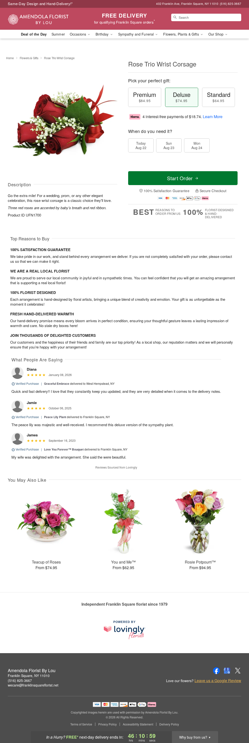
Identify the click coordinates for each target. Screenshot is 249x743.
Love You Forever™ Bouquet (64, 449)
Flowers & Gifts (29, 58)
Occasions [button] (78, 34)
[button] (236, 722)
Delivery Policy (169, 724)
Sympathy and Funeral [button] (136, 34)
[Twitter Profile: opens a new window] (237, 670)
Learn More (212, 116)
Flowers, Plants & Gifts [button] (181, 34)
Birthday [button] (102, 34)
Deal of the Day (34, 34)
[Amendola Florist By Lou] (43, 19)
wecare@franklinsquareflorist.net (33, 685)
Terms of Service (81, 724)
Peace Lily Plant (55, 417)
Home (10, 58)
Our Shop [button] (216, 34)
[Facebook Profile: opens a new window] (216, 670)
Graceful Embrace (56, 383)
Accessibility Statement (138, 724)
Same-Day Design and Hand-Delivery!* (40, 3)
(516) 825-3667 (20, 680)
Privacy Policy (107, 724)
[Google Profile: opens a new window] (227, 670)
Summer (58, 34)
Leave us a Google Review (218, 680)
